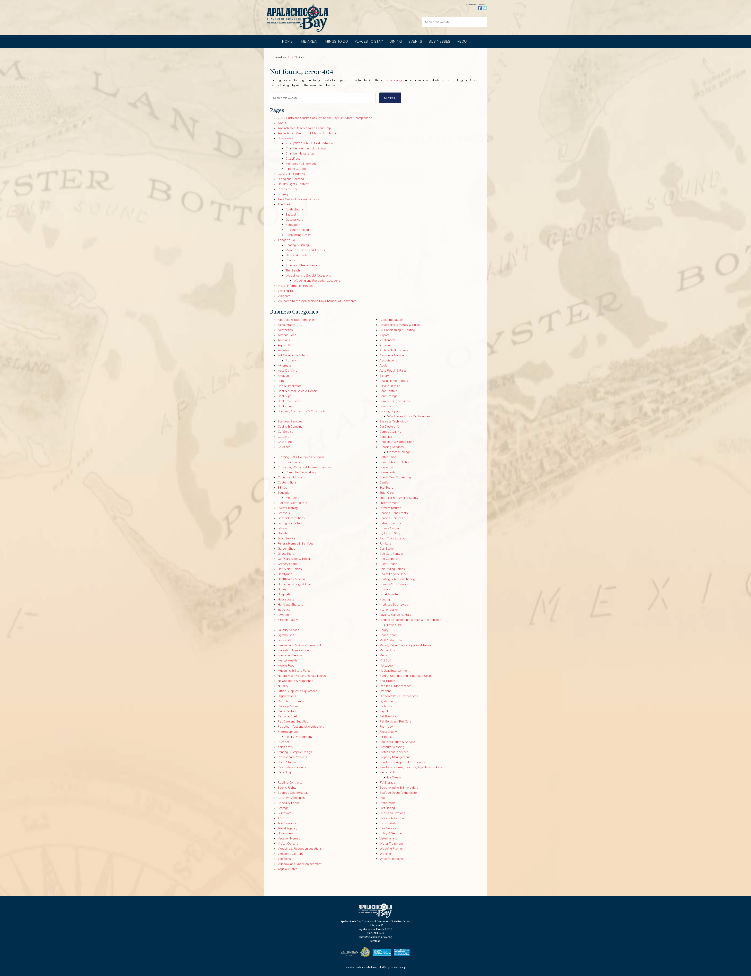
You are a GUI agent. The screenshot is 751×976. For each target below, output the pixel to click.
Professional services (393, 752)
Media (383, 655)
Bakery (384, 376)
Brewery (385, 406)
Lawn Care (394, 625)
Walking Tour (287, 291)
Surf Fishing (387, 808)
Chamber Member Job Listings (306, 148)
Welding (385, 854)
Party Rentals (287, 711)
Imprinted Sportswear (394, 604)
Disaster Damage (399, 452)
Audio (383, 365)
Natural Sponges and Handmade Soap (405, 676)
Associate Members (393, 355)
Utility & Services (391, 833)
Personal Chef (287, 716)
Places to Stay (288, 189)
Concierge (386, 467)
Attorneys (285, 365)
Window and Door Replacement (300, 864)
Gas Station (387, 548)
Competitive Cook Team (395, 462)
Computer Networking (301, 472)
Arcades (283, 350)
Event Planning (288, 508)
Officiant (385, 691)
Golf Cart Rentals (391, 554)
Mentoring (292, 498)
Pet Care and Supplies (293, 721)
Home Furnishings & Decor (296, 584)
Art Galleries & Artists (293, 355)
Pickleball (386, 737)
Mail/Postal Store (391, 640)
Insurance (284, 610)
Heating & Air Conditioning (397, 579)
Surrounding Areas (298, 235)
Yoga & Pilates (287, 869)
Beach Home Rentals (393, 381)
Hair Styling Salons (392, 569)
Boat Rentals (388, 391)
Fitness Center (389, 528)
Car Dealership (389, 426)
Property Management (394, 757)
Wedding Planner (391, 849)
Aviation (283, 376)
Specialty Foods (289, 803)
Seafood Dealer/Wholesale (398, 793)
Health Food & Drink (393, 574)
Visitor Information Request (296, 286)
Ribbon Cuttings (296, 169)
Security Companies (291, 798)
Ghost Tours (286, 554)
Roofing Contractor (291, 782)
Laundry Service (288, 630)
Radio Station (287, 762)
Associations (388, 360)
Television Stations (392, 813)
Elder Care (386, 493)
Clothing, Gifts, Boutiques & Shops (301, 457)
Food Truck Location (393, 538)
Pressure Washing (391, 747)
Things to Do (286, 240)
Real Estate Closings (292, 767)
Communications (289, 462)
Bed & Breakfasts (290, 386)
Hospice (385, 589)
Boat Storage (388, 396)
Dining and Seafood (291, 179)
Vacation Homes (289, 838)
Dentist (384, 482)
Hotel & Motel (389, 594)
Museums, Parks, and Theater (305, 250)
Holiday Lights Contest (293, 184)
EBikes (282, 487)
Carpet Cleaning (390, 432)
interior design (389, 610)
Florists (283, 533)
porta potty (285, 747)
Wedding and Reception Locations (316, 281)
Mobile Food (286, 665)
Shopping (292, 260)
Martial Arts (387, 650)
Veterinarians (388, 838)
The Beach (293, 270)
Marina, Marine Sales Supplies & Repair (405, 645)
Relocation (293, 225)
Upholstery (285, 833)
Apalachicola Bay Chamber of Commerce (297, 18)
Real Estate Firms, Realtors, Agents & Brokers (410, 767)
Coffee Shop (387, 457)
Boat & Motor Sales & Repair (297, 391)
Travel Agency (287, 828)
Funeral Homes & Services (296, 543)
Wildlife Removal (391, 859)
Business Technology (393, 421)
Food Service (287, 538)
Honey (282, 589)
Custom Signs (287, 482)
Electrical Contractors (292, 503)
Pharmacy (386, 726)
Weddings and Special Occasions (308, 275)
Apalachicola (294, 209)
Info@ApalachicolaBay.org (375, 936)
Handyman (285, 574)
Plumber (283, 742)
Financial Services (391, 518)
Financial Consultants (393, 513)
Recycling (284, 772)
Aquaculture (286, 345)
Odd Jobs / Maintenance (395, 686)
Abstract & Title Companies (296, 320)
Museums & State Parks (294, 671)
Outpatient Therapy (291, 701)
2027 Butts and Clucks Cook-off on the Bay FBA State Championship (325, 118)
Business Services (290, 421)
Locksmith (285, 640)
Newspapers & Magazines (295, 681)
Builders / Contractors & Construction (303, 411)
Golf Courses (388, 559)
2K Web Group (398, 967)
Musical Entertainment (394, 671)
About (282, 123)
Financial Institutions (291, 518)
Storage (283, 808)
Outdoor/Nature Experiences (398, 696)
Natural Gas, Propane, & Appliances (302, 676)
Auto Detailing (287, 370)
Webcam (284, 296)
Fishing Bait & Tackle (291, 523)
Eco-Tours (386, 487)
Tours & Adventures (393, 818)
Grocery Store (287, 564)
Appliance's (387, 340)
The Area (284, 204)
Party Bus (386, 706)
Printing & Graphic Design (295, 752)
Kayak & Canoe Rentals (395, 615)
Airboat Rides (287, 335)
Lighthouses (286, 635)
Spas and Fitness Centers (303, 265)
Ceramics (385, 437)
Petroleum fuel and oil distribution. (301, 726)
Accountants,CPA (290, 325)
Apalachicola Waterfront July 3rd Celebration (308, 133)
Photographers (288, 732)
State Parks (387, 803)
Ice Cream (394, 777)
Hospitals (284, 594)
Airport (384, 335)
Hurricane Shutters (290, 604)
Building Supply (389, 411)
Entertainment (389, 503)
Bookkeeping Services (394, 401)
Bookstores (286, 406)
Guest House (388, 564)
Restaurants (387, 772)
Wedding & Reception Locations (300, 849)
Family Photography (299, 737)
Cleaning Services (391, 447)
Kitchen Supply (288, 620)
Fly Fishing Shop (390, 533)
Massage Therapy (290, 655)
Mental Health (287, 660)
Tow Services (287, 823)
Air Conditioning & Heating (397, 330)
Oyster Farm (387, 701)
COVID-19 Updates (291, 174)
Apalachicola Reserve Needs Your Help (304, 128)
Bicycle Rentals (389, 386)
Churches (284, 447)
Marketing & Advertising (294, 650)
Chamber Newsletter (300, 153)
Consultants (387, 472)
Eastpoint (292, 214)
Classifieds (293, 158)
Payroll (384, 711)
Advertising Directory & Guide (399, 325)
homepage (395, 80)
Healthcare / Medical (291, 579)
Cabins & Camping (290, 426)
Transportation (389, 823)
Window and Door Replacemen (408, 416)
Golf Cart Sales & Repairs (295, 559)
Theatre (283, 818)
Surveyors (284, 813)
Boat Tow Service (290, 401)
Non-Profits (387, 681)
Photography (388, 732)
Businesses (285, 138)
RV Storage (387, 782)
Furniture (385, 543)
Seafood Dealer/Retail (293, 793)
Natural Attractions (299, 255)
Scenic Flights (287, 787)
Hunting (384, 599)
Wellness (284, 859)
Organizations (287, 696)
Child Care (285, 442)
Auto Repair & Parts (393, 370)
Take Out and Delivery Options (298, 199)
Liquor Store (387, 635)
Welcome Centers (290, 854)
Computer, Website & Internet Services (304, 467)
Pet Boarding (388, 716)
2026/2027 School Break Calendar (310, 143)
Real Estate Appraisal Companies (402, 762)
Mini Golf (385, 660)
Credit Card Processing (395, 477)
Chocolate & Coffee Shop (396, 442)
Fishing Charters (390, 523)
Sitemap (283, 194)
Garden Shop (286, 548)
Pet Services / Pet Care (395, 721)
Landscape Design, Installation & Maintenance (410, 620)
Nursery (283, 686)
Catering (283, 437)
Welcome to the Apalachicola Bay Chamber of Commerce (317, 301)
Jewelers (284, 615)
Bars (281, 381)
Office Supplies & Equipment (297, 691)
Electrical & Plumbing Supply (398, 498)
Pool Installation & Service (397, 742)
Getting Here (294, 219)
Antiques (284, 340)
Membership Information (302, 164)
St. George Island (297, 230)
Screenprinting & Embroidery (398, 787)
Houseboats (286, 599)
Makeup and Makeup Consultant (299, 645)
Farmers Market (390, 508)
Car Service (285, 432)
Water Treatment (391, 843)
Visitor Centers (288, 843)
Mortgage (386, 665)
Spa (382, 798)
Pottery (291, 360)
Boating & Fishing (297, 245)
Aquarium (385, 345)
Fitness (282, 528)
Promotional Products (292, 757)
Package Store (288, 706)
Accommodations (391, 320)
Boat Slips (285, 396)
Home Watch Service (394, 584)
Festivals (284, 513)
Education (284, 493)
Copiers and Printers (291, 477)
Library (383, 630)
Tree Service (387, 828)
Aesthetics (285, 330)
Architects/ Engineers (394, 350)
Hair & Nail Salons (290, 569)
